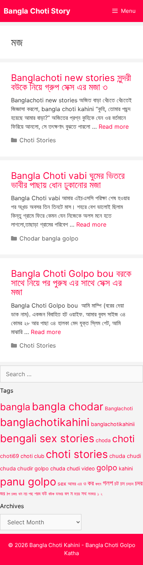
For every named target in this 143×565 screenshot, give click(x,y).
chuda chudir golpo (24, 468)
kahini (126, 468)
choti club (32, 456)
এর (79, 484)
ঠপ (8, 493)
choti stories (77, 454)
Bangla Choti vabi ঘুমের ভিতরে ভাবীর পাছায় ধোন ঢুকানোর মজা (68, 180)
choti (123, 438)
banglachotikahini (44, 422)
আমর (72, 484)
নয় (25, 493)
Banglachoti (119, 408)
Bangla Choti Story (37, 11)
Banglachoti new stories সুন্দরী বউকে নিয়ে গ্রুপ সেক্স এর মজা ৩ (71, 82)
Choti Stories (37, 140)
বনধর (59, 493)
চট (116, 483)
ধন (20, 493)
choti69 (9, 456)
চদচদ (129, 484)
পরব (37, 493)
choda (103, 440)
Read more (114, 126)
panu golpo (28, 481)
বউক (51, 493)
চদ (122, 483)
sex (62, 483)
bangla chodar (67, 406)
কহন (98, 484)
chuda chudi (125, 455)
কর (91, 483)
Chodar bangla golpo (48, 238)
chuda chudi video (72, 468)
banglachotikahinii (113, 424)
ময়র (77, 493)
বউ (44, 493)
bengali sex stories (47, 438)
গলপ (108, 483)
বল (67, 493)
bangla (15, 406)
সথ (84, 493)
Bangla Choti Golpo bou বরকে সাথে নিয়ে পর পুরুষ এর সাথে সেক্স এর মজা (71, 282)
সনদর (92, 493)
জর (2, 493)
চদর (139, 483)
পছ (31, 493)
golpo (106, 467)
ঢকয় (14, 494)
